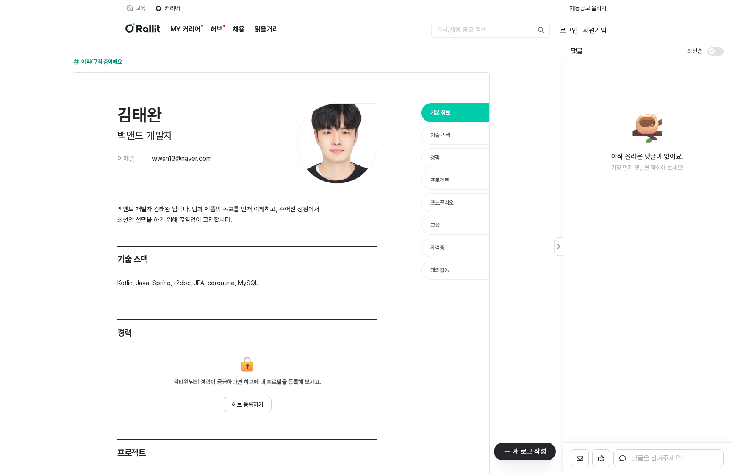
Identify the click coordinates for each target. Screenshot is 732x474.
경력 (435, 157)
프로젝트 (439, 180)
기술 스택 (440, 135)
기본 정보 (440, 112)
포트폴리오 (442, 202)
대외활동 (439, 270)
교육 (435, 225)
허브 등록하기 (247, 404)
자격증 (437, 247)
